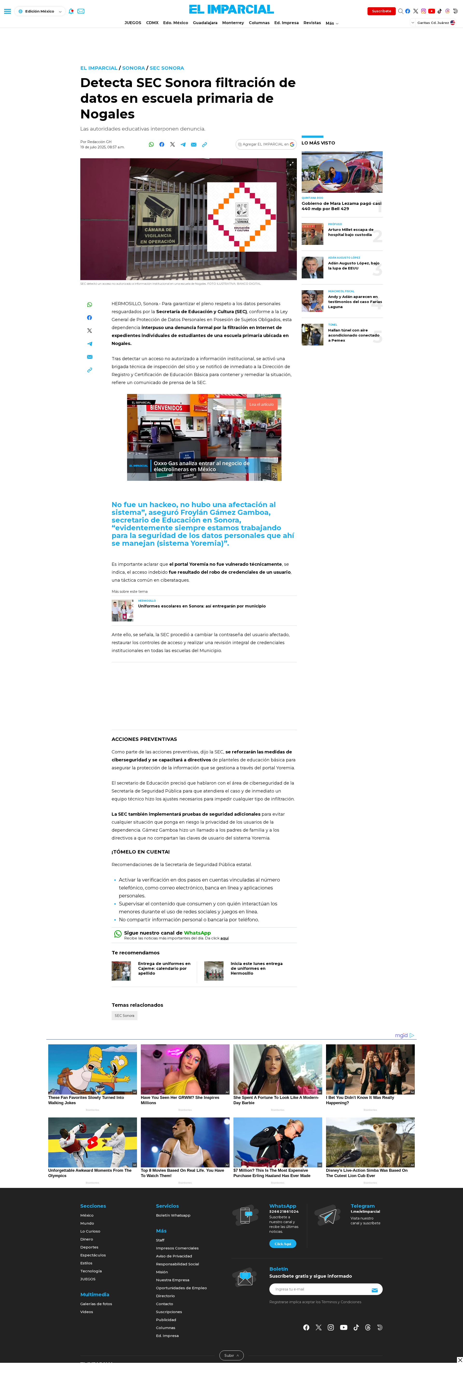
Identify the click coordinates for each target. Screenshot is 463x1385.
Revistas (312, 23)
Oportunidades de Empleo (181, 1288)
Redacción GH (99, 142)
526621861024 (284, 1211)
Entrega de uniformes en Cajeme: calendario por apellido (164, 968)
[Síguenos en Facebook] (408, 10)
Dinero (86, 1239)
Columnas (259, 23)
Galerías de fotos (96, 1304)
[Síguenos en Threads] (447, 10)
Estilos (86, 1263)
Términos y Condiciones (341, 1302)
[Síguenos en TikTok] (439, 10)
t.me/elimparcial (365, 1211)
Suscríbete (381, 11)
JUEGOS (133, 23)
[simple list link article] (342, 174)
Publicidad (166, 1319)
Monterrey (233, 23)
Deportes (89, 1247)
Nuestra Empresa (172, 1280)
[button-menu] (7, 11)
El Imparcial (98, 68)
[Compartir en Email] (193, 144)
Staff (160, 1240)
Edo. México (175, 23)
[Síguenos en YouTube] (432, 10)
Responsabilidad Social (177, 1264)
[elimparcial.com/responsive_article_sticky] (460, 1360)
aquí (224, 938)
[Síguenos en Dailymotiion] (380, 1327)
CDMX (152, 23)
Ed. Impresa (286, 23)
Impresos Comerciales (177, 1248)
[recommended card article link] (122, 610)
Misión (162, 1272)
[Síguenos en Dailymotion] (455, 10)
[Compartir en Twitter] (172, 144)
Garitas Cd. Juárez (433, 23)
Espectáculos (93, 1255)
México (87, 1215)
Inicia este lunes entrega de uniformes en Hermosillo (257, 968)
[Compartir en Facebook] (161, 144)
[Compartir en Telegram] (183, 144)
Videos (86, 1311)
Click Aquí (283, 1244)
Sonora (133, 68)
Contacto (164, 1304)
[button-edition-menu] (413, 22)
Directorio (165, 1296)
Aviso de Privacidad (174, 1256)
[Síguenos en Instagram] (424, 10)
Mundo (87, 1223)
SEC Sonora (167, 68)
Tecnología (91, 1271)
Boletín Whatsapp (173, 1215)
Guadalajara (205, 23)
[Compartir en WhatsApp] (151, 144)
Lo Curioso (90, 1231)
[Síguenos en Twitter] (416, 10)
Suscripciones (169, 1311)
